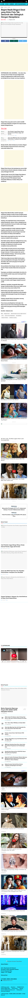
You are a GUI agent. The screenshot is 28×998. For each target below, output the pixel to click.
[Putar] (2, 661)
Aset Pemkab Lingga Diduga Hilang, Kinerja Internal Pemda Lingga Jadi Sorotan (16, 133)
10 (16, 135)
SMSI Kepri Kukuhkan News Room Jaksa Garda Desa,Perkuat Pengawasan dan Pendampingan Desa (15, 746)
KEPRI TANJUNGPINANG (20, 4)
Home (2, 7)
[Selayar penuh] (25, 661)
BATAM (6, 4)
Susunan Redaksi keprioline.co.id (8, 989)
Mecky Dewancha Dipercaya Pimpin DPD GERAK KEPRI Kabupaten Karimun (9, 709)
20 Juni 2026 (10, 140)
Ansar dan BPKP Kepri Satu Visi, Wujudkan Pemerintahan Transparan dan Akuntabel (17, 138)
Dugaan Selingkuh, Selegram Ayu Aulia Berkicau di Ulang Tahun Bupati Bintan (14, 597)
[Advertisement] (14, 57)
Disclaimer (13, 987)
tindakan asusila (13, 317)
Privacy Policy (15, 988)
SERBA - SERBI (7, 7)
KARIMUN (12, 4)
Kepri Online (6, 993)
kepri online (3, 19)
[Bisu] (23, 661)
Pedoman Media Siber (5, 988)
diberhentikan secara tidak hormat (18, 313)
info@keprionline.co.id (7, 980)
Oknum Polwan (5, 317)
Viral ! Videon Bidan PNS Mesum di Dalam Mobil (15, 722)
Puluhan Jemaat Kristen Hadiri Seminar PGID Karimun (14, 733)
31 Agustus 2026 (11, 135)
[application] (14, 655)
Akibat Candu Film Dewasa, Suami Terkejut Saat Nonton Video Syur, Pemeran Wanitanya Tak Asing (15, 717)
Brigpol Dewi (7, 313)
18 (14, 140)
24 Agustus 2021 (12, 19)
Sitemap (21, 988)
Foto (3, 315)
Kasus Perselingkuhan (10, 315)
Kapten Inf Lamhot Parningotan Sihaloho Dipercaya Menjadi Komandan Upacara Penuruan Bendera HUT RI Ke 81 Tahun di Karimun (16, 758)
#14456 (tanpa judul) (5, 987)
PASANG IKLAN (20, 987)
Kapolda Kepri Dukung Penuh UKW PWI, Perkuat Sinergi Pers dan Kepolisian (15, 752)
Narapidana (18, 315)
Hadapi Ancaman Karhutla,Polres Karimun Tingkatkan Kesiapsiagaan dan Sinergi (14, 764)
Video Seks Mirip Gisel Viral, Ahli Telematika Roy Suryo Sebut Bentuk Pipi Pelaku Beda (15, 728)
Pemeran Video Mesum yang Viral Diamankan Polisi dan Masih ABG (16, 739)
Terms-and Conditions (5, 991)
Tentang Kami (19, 989)
